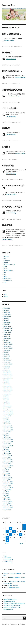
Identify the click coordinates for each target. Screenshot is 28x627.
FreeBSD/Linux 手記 (9, 264)
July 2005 (6, 492)
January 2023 (7, 326)
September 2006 (8, 466)
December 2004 (8, 506)
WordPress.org (8, 561)
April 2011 (6, 382)
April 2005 (7, 498)
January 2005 (7, 504)
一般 (12, 46)
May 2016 (6, 354)
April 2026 (7, 308)
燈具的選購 (7, 225)
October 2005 (7, 486)
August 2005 (7, 490)
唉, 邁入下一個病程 (13, 585)
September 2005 (8, 488)
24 (7, 537)
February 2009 (8, 426)
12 (14, 531)
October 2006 (7, 464)
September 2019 (8, 344)
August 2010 (7, 394)
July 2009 (6, 418)
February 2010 (8, 406)
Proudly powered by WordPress (17, 624)
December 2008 (8, 428)
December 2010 (8, 388)
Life (9, 46)
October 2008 (7, 432)
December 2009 (8, 410)
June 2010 (6, 398)
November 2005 (8, 484)
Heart (10, 219)
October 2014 (7, 362)
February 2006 (8, 478)
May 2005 (6, 496)
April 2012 (6, 368)
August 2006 (7, 468)
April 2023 (7, 324)
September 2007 (8, 446)
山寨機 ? (6, 147)
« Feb (6, 543)
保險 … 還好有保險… (11, 34)
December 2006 (8, 460)
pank (5, 294)
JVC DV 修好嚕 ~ (10, 108)
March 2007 (7, 454)
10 (7, 531)
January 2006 (7, 480)
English (6, 262)
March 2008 (7, 438)
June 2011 (6, 380)
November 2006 (8, 462)
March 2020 (7, 342)
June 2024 (6, 320)
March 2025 (7, 312)
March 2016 (7, 356)
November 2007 (8, 442)
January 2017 (7, 346)
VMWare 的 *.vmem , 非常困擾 (12, 605)
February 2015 (7, 360)
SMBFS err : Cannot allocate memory (14, 603)
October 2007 (7, 444)
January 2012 (7, 372)
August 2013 (7, 366)
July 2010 (6, 396)
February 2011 (7, 386)
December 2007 (8, 440)
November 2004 (8, 508)
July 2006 (6, 470)
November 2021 (8, 330)
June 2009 (6, 420)
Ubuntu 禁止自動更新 (9, 601)
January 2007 (7, 458)
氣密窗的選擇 (8, 165)
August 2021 (7, 334)
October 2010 (7, 392)
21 (20, 534)
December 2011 (8, 374)
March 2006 (7, 476)
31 (7, 540)
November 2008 (8, 430)
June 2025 (6, 310)
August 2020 (7, 338)
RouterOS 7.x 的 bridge (10, 599)
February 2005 (8, 502)
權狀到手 (6, 128)
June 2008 (6, 434)
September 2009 (8, 414)
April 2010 (6, 402)
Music (5, 276)
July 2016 (6, 352)
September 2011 (8, 378)
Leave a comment (18, 46)
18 (10, 534)
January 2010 (7, 408)
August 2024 (7, 316)
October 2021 (7, 332)
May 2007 (6, 450)
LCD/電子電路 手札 (8, 270)
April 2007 (7, 452)
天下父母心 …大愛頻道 (12, 206)
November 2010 (8, 390)
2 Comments (17, 102)
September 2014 (8, 364)
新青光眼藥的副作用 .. (12, 71)
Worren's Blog (8, 5)
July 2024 (6, 318)
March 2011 (7, 384)
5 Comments (17, 83)
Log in (5, 555)
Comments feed (8, 559)
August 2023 (7, 322)
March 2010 (7, 404)
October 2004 (7, 509)
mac (5, 274)
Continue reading (9, 40)
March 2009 (7, 424)
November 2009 (8, 412)
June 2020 (6, 340)
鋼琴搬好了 (7, 52)
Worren (6, 296)
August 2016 (7, 350)
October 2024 (7, 314)
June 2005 (6, 494)
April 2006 (7, 474)
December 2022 (8, 328)
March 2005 (7, 500)
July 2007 (6, 448)
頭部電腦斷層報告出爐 (12, 89)
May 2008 (6, 436)
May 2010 (6, 400)
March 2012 (7, 370)
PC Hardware (7, 278)
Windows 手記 (8, 280)
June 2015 (6, 358)
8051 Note (6, 256)
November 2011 (8, 376)
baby (5, 258)
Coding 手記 (7, 260)
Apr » (21, 543)
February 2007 (8, 456)
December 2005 (8, 482)
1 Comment (14, 159)
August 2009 (7, 416)
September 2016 (8, 348)
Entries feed (7, 557)
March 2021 (7, 336)
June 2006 (6, 472)
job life (6, 268)
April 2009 (7, 422)
